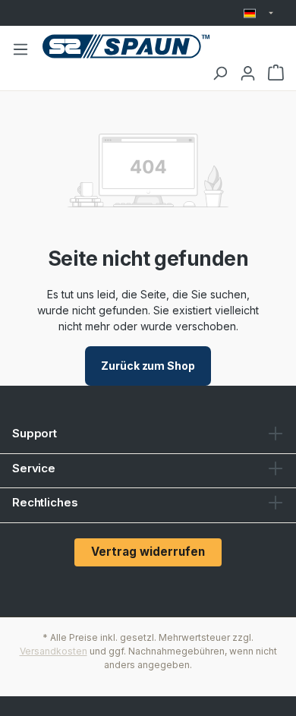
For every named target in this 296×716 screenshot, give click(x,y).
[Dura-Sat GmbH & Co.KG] (126, 46)
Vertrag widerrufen (148, 551)
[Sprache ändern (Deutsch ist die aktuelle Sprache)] (258, 13)
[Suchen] (220, 73)
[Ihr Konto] (248, 73)
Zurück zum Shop (148, 365)
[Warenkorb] (276, 73)
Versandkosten (53, 651)
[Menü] (20, 48)
